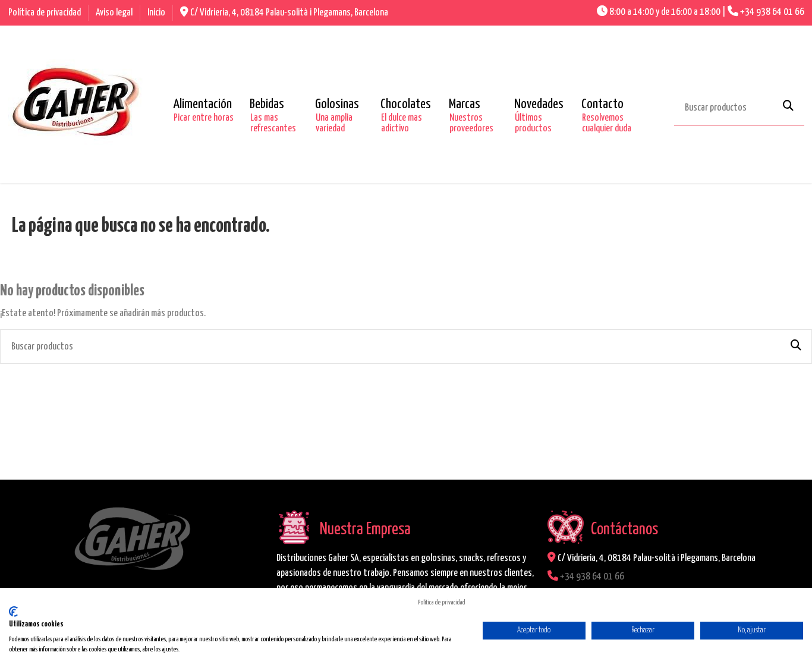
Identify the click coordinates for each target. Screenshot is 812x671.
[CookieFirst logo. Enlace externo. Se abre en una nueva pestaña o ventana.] (13, 611)
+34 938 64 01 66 (772, 12)
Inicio (156, 13)
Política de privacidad (45, 13)
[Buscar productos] (788, 107)
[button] (202, 104)
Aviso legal (115, 13)
